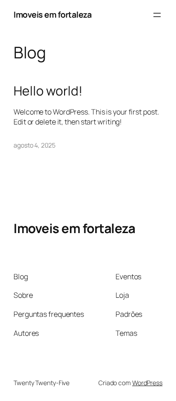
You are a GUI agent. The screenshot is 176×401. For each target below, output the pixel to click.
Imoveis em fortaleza (53, 14)
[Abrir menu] (157, 15)
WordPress (147, 382)
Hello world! (48, 91)
